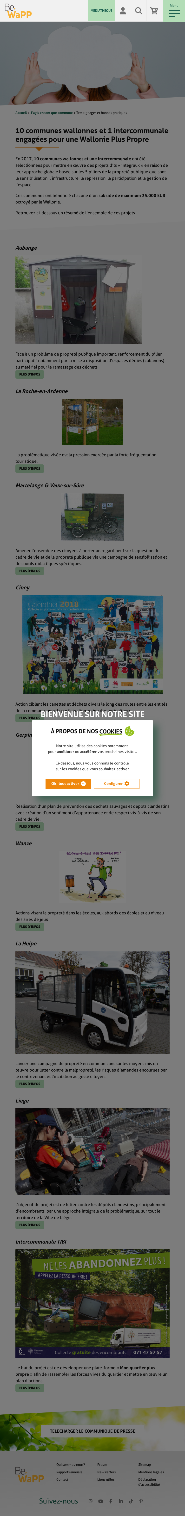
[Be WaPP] (46, 11)
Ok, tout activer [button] (65, 783)
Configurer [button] (113, 783)
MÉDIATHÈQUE (101, 10)
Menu (174, 5)
